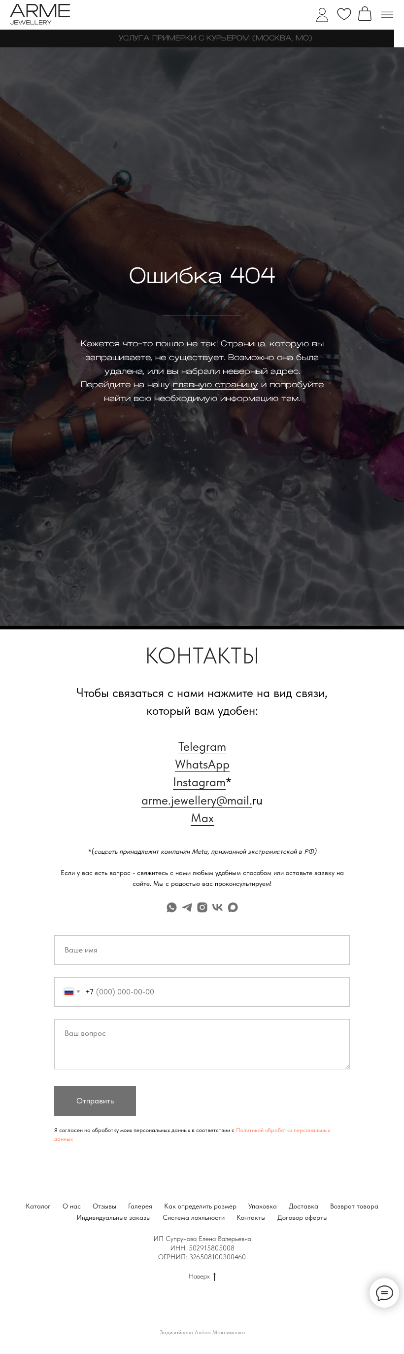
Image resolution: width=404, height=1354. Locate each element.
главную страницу (215, 771)
